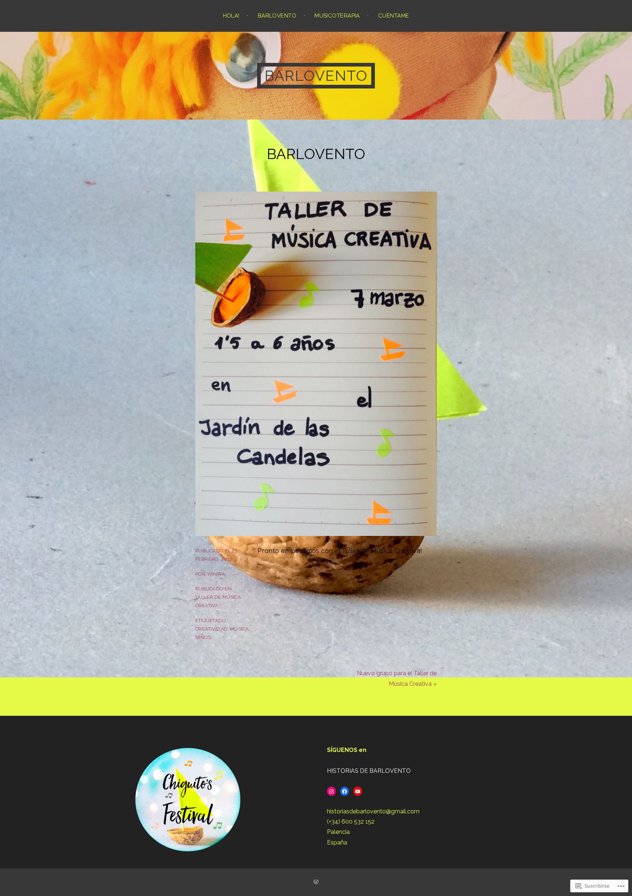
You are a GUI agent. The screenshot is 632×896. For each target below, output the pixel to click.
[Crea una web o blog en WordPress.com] (316, 882)
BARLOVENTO (277, 15)
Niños (203, 637)
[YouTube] (357, 791)
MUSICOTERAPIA (337, 15)
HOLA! (231, 15)
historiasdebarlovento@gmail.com (373, 811)
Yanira (216, 574)
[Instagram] (331, 791)
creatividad (211, 629)
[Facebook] (344, 791)
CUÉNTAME (393, 15)
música (239, 629)
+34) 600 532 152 (352, 821)
